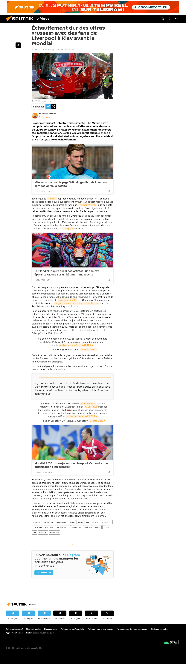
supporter (43, 532)
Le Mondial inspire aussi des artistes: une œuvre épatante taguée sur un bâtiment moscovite (67, 272)
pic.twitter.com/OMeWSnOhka (76, 345)
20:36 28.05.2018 (39, 49)
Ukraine (71, 522)
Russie (80, 522)
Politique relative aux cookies (100, 629)
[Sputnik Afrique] (20, 22)
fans (34, 532)
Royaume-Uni (106, 522)
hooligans (88, 527)
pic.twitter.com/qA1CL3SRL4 (81, 416)
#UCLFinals (90, 406)
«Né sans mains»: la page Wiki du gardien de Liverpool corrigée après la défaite (70, 184)
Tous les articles (44, 117)
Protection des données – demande (132, 629)
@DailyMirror (87, 403)
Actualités (36, 522)
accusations (54, 532)
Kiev (87, 522)
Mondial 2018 (61, 522)
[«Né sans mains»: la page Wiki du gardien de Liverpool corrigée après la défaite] (72, 161)
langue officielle (67, 300)
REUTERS (36, 101)
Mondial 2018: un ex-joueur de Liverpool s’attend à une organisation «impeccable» (71, 464)
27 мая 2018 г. (97, 420)
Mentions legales (33, 629)
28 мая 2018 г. (88, 349)
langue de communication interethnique (77, 303)
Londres (95, 522)
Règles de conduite (159, 629)
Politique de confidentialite (72, 629)
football (106, 527)
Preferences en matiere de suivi (40, 633)
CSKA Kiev (49, 527)
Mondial (52, 198)
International (48, 522)
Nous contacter (50, 629)
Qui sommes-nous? (14, 629)
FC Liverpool (37, 527)
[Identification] (163, 18)
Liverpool (68, 228)
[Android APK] (170, 643)
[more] (109, 191)
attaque (97, 527)
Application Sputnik (14, 633)
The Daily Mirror (87, 204)
